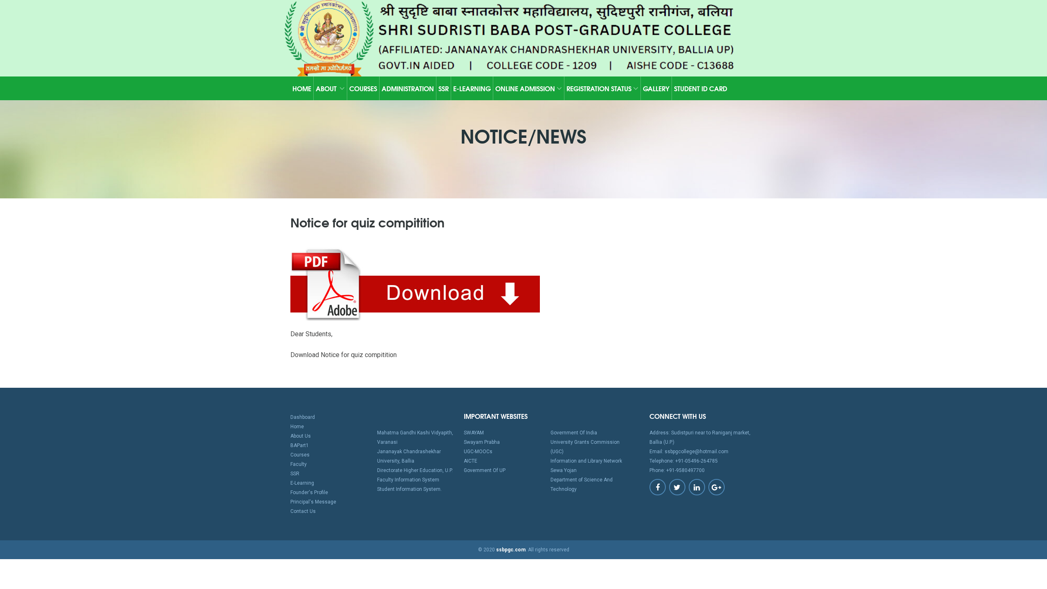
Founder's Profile (309, 492)
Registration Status (599, 88)
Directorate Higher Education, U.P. (415, 470)
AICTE (470, 461)
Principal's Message (313, 502)
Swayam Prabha (482, 442)
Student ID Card (700, 88)
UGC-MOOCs (478, 451)
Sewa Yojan (563, 470)
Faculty (298, 464)
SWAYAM (474, 433)
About (326, 88)
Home (301, 88)
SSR (443, 88)
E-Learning (472, 88)
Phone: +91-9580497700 (677, 470)
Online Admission (526, 88)
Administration (408, 88)
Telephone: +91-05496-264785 (683, 461)
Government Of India (573, 433)
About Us (300, 436)
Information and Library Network (586, 461)
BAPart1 (299, 445)
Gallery (656, 88)
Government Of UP (485, 470)
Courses (363, 88)
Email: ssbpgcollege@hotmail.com (688, 451)
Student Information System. (409, 489)
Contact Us (303, 511)
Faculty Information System (408, 480)
